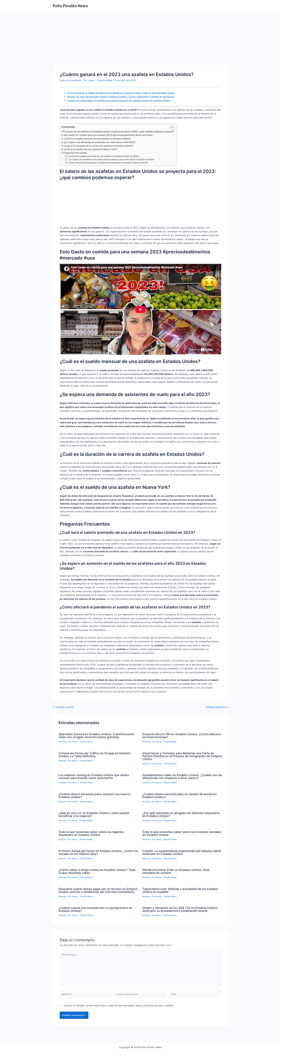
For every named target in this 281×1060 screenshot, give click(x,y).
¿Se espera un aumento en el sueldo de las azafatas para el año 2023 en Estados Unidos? (111, 159)
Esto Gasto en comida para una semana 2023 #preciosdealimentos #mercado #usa (108, 135)
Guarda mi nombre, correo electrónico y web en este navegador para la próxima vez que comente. (119, 1005)
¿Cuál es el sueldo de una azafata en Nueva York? (90, 149)
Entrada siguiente (217, 707)
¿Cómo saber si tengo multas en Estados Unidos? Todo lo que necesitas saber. (97, 871)
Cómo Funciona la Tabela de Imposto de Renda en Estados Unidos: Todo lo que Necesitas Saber (120, 92)
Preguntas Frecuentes (75, 152)
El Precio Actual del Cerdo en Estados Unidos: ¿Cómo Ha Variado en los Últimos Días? (98, 852)
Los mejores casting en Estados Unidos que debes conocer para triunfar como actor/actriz (94, 776)
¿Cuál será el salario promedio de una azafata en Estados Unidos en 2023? (103, 156)
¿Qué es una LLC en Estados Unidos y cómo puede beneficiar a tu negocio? (94, 814)
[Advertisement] (140, 42)
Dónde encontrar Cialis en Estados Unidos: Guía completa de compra (175, 871)
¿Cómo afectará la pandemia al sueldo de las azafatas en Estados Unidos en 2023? (108, 163)
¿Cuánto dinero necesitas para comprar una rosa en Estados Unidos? (95, 795)
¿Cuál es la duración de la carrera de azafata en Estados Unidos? (98, 145)
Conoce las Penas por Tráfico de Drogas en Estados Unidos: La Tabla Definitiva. (95, 754)
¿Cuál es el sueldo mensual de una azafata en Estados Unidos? (97, 138)
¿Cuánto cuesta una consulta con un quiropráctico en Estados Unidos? (95, 909)
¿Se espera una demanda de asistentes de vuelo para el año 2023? (100, 142)
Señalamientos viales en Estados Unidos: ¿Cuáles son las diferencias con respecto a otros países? (182, 776)
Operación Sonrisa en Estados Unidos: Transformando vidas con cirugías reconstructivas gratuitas (96, 735)
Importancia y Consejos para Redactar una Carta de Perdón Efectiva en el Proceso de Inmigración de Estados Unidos (182, 756)
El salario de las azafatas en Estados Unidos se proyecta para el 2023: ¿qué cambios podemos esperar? (118, 131)
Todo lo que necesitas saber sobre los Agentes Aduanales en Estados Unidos (91, 833)
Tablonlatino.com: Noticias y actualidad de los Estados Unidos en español (180, 890)
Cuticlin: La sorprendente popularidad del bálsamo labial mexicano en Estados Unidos (181, 852)
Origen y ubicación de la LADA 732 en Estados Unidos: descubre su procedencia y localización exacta (180, 909)
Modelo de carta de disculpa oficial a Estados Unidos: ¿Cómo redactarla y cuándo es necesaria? (120, 96)
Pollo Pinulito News (70, 6)
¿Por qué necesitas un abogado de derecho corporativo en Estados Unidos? (181, 814)
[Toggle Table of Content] (170, 127)
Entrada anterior (63, 707)
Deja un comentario (70, 80)
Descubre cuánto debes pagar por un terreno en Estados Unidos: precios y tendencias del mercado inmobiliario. (98, 890)
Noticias (62, 741)
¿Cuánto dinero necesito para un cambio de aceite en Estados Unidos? (179, 795)
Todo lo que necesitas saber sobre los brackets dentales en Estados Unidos (181, 833)
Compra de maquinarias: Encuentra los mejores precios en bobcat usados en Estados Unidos (119, 100)
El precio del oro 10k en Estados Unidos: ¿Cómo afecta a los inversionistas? (181, 735)
